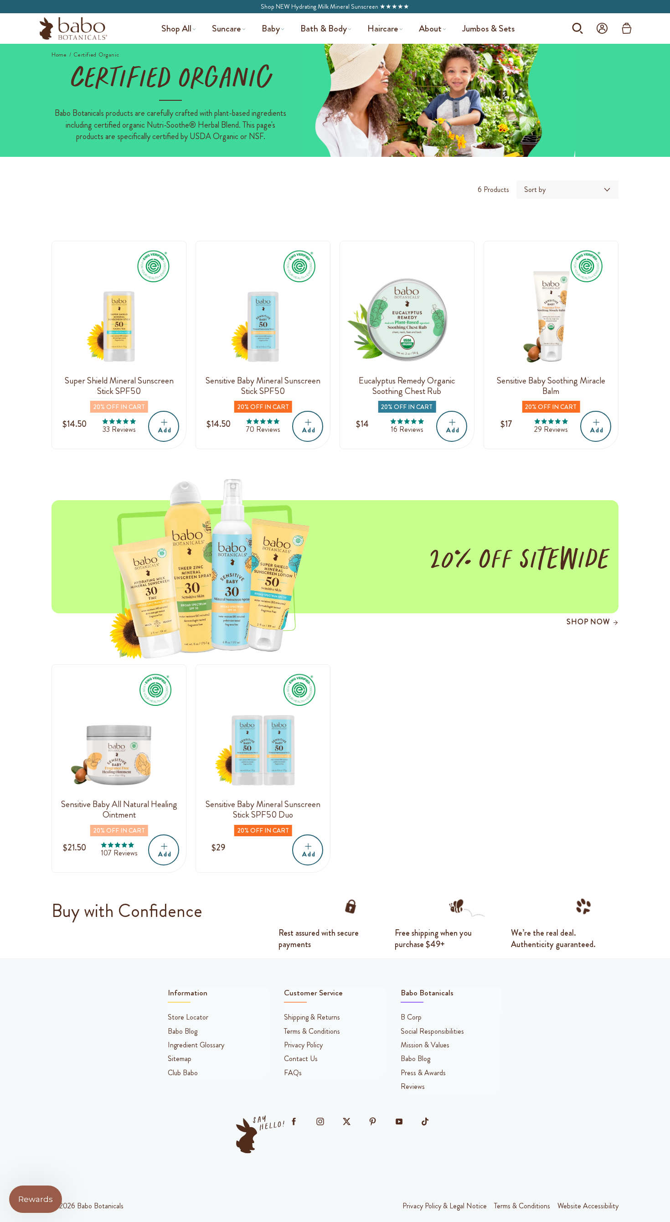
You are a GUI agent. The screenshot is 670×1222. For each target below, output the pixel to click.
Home (59, 55)
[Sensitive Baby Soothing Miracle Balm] (551, 308)
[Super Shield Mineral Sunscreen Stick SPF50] (119, 308)
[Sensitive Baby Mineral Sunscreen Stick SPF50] (263, 308)
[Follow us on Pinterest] (372, 1121)
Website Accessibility (587, 1206)
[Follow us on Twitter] (346, 1121)
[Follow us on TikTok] (425, 1121)
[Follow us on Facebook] (294, 1121)
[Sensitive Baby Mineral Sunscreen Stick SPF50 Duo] (263, 732)
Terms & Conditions (522, 1206)
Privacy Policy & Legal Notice (444, 1206)
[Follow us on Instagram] (320, 1121)
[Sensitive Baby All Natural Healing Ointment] (119, 732)
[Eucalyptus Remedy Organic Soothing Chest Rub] (407, 308)
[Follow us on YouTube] (398, 1121)
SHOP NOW (588, 621)
